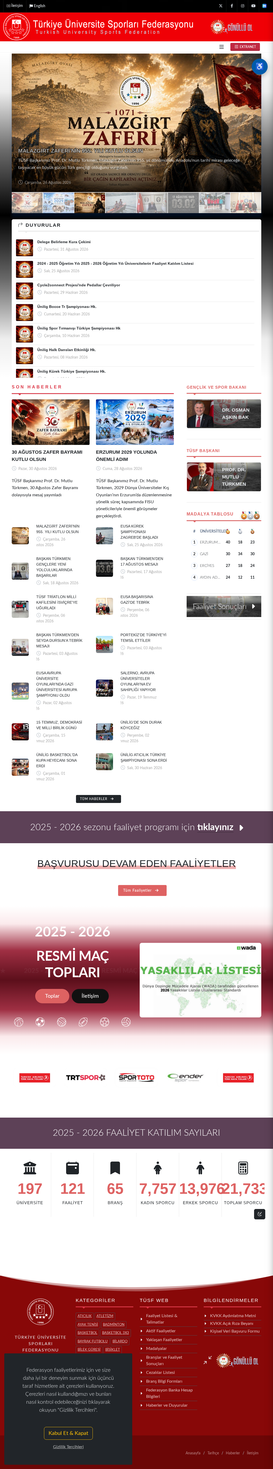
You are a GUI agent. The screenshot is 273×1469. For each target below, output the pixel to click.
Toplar (52, 996)
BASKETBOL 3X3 (115, 1333)
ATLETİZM (105, 1316)
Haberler (233, 1453)
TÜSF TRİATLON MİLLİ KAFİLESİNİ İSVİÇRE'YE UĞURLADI (57, 602)
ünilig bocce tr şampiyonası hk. (67, 307)
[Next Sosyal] (264, 6)
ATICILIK (85, 1316)
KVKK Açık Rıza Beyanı (231, 1323)
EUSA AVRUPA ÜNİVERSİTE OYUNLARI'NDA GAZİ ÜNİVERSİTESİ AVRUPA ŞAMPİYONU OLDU (56, 684)
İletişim (17, 6)
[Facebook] (231, 6)
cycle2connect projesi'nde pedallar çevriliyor (78, 285)
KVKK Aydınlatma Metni (233, 1316)
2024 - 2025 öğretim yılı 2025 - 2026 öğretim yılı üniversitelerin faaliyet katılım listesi (115, 263)
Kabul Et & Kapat (68, 1433)
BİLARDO (120, 1341)
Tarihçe (213, 1453)
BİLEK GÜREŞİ (89, 1350)
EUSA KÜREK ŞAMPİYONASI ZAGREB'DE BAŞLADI (83, 158)
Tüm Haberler (94, 799)
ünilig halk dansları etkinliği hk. (66, 350)
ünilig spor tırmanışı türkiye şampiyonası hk (79, 328)
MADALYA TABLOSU (210, 514)
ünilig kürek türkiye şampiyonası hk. (71, 371)
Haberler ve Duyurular (167, 1405)
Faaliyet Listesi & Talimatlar (161, 1319)
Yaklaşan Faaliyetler (164, 1340)
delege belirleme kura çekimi (64, 242)
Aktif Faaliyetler (161, 1331)
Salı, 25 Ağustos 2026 (42, 183)
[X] (220, 6)
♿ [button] (259, 66)
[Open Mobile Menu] (221, 47)
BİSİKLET (112, 1350)
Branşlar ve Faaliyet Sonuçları (164, 1360)
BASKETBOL (87, 1333)
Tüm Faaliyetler (138, 890)
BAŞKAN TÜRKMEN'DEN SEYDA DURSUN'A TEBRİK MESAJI (59, 640)
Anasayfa (193, 1453)
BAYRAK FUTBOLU (93, 1341)
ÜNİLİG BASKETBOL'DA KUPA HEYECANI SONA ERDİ (56, 760)
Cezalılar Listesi (160, 1372)
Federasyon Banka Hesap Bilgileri (169, 1393)
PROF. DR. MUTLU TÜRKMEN (234, 477)
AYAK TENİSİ (88, 1324)
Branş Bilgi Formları (164, 1381)
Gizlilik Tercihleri (68, 1447)
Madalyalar (156, 1348)
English (39, 6)
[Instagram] (242, 6)
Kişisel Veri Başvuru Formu (235, 1331)
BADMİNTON (114, 1324)
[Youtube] (253, 6)
